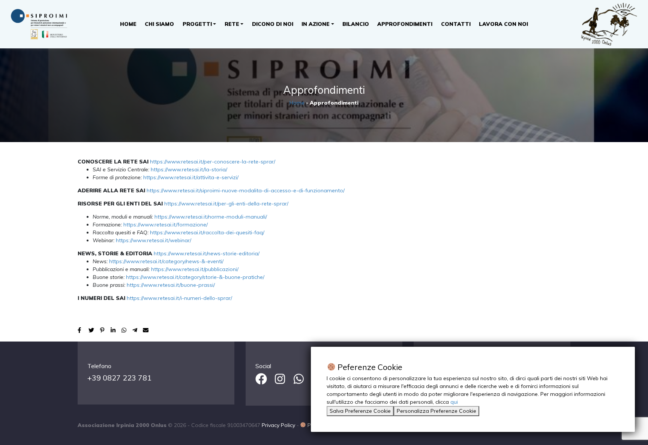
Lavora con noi (503, 24)
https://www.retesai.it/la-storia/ (189, 169)
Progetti (197, 24)
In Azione (316, 24)
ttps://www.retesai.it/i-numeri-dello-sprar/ (181, 298)
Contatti (456, 24)
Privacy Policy (278, 425)
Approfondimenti (404, 24)
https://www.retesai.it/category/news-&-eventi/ (166, 261)
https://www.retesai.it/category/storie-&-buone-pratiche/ (195, 277)
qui (454, 402)
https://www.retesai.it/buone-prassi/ (171, 285)
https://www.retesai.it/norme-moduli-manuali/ (210, 216)
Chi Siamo (159, 24)
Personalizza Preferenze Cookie (436, 411)
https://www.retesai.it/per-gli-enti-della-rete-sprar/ (226, 203)
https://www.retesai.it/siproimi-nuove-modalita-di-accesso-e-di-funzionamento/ (246, 190)
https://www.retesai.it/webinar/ (153, 240)
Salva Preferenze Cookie (360, 411)
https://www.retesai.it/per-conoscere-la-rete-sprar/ (212, 161)
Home (128, 24)
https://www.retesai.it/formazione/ (165, 224)
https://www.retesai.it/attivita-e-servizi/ (190, 177)
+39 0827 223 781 (119, 377)
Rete (232, 24)
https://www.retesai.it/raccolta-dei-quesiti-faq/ (207, 232)
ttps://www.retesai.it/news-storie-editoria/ (208, 253)
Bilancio (355, 24)
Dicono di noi (272, 24)
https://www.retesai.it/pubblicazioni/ (194, 269)
